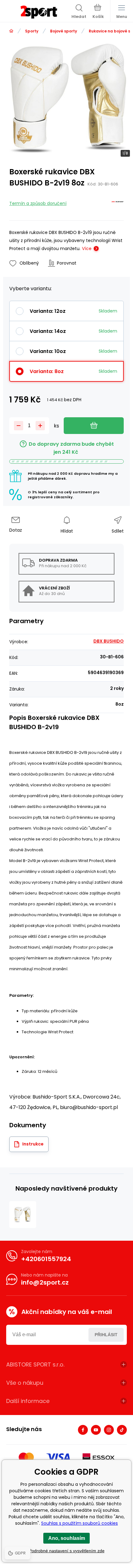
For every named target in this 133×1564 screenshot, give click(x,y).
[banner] (38, 12)
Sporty (31, 31)
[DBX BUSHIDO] (117, 203)
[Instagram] (109, 1430)
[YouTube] (96, 1430)
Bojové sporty (63, 31)
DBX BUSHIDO (108, 641)
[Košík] (98, 12)
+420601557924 (46, 1259)
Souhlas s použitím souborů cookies (79, 1523)
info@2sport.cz (45, 1282)
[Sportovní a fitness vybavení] (11, 31)
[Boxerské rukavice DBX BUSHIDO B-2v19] (22, 1214)
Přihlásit (106, 1334)
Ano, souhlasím (66, 1538)
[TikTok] (122, 1430)
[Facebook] (83, 1430)
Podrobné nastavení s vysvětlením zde (67, 1550)
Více (87, 248)
